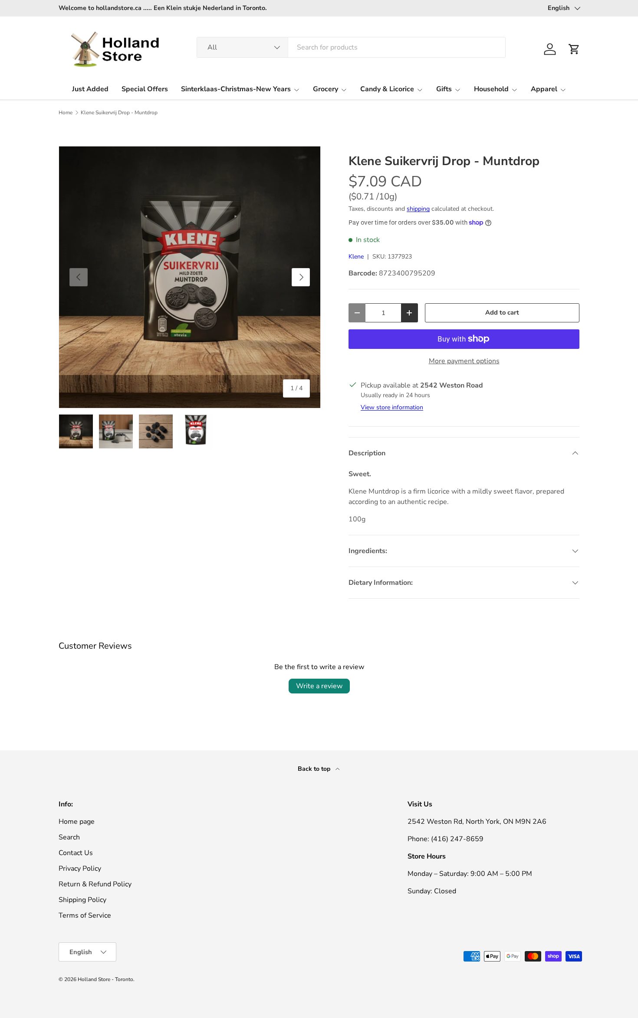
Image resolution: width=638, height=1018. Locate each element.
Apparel (544, 89)
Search (69, 837)
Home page (77, 821)
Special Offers (145, 89)
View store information (392, 407)
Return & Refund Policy (95, 884)
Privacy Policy (80, 868)
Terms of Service (85, 915)
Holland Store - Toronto (105, 979)
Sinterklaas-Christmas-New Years (236, 89)
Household (491, 89)
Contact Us (76, 853)
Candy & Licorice (387, 89)
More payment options (464, 361)
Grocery (325, 89)
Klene (356, 256)
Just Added (90, 89)
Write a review (319, 686)
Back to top (315, 769)
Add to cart (502, 312)
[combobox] (351, 47)
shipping (418, 209)
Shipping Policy (82, 900)
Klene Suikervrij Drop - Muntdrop (119, 112)
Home (65, 112)
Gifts (444, 89)
